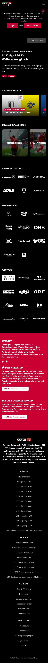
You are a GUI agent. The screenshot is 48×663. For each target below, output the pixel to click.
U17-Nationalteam (24, 501)
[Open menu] (43, 3)
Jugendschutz (24, 640)
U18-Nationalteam (24, 496)
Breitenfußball (24, 608)
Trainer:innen (24, 594)
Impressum (24, 625)
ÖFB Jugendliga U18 (24, 515)
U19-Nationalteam (24, 491)
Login (12, 25)
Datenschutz (24, 630)
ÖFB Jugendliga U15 (24, 525)
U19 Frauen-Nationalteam (24, 562)
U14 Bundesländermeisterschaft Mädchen (24, 576)
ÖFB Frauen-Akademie (24, 572)
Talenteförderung (24, 589)
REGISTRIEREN (32, 25)
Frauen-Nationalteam (24, 542)
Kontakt (24, 645)
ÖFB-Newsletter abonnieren (15, 388)
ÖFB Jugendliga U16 (24, 520)
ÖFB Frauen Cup (24, 557)
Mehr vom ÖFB (24, 613)
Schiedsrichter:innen (24, 598)
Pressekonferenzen (24, 603)
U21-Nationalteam (24, 486)
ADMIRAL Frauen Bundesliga (24, 547)
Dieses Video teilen (36, 40)
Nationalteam (24, 476)
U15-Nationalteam (24, 510)
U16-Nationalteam (24, 506)
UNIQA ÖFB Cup (24, 481)
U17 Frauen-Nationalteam (24, 567)
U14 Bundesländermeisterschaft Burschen (24, 530)
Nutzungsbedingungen (24, 635)
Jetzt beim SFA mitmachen (14, 417)
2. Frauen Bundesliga (24, 552)
